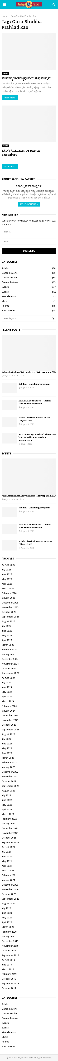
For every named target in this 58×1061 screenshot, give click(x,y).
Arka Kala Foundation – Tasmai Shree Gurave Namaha (35, 402)
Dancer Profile (9, 277)
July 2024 (6, 682)
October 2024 (9, 668)
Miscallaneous (9, 296)
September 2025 (10, 616)
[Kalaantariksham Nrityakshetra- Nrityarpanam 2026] (29, 353)
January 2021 (8, 880)
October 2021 (9, 837)
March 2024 (8, 701)
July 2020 (6, 908)
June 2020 (7, 912)
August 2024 (8, 677)
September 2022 (10, 785)
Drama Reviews (10, 282)
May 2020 (7, 917)
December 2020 (10, 884)
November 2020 (10, 889)
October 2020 (9, 894)
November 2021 (10, 832)
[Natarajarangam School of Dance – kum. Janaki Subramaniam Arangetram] (9, 438)
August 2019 (8, 959)
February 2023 (9, 762)
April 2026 (7, 583)
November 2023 (10, 720)
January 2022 (8, 823)
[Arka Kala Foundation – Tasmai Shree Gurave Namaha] (9, 405)
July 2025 (6, 625)
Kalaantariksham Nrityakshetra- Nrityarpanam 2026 (29, 372)
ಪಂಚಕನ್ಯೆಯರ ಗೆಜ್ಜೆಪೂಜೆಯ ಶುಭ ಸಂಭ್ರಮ (26, 78)
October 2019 (9, 950)
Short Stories (8, 310)
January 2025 (8, 654)
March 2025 (8, 644)
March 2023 (8, 757)
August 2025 (8, 621)
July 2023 (6, 738)
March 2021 (8, 870)
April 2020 (7, 922)
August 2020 (8, 903)
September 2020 (10, 898)
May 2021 (7, 861)
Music (5, 301)
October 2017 (9, 988)
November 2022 (10, 776)
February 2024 (9, 706)
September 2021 (10, 842)
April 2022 (7, 809)
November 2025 (10, 607)
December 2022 (10, 771)
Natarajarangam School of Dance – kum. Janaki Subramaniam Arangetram (37, 437)
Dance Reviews (10, 272)
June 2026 (7, 574)
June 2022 (7, 799)
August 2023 (8, 734)
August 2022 (8, 790)
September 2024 (10, 673)
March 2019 (8, 969)
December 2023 (10, 715)
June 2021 (7, 856)
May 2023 (7, 748)
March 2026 (8, 588)
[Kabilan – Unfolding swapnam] (9, 388)
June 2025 (7, 630)
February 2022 (9, 818)
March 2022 (8, 814)
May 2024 (7, 691)
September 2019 (10, 955)
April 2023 (7, 753)
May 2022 (7, 804)
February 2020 (9, 931)
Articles (5, 268)
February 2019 (9, 973)
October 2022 (9, 781)
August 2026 (8, 564)
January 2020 (8, 936)
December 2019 (10, 941)
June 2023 (7, 743)
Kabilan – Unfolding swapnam (34, 383)
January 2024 (8, 710)
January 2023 (8, 767)
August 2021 (8, 847)
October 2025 (9, 611)
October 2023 (9, 724)
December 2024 (10, 659)
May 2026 (7, 579)
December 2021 (10, 828)
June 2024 (7, 687)
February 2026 (9, 593)
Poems (5, 305)
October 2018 (9, 978)
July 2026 (6, 569)
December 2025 (10, 602)
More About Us (28, 204)
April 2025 (7, 640)
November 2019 (10, 945)
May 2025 (7, 635)
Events (5, 73)
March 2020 (8, 926)
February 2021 (9, 875)
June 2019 (7, 964)
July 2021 (6, 851)
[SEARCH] (52, 318)
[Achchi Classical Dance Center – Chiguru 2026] (9, 422)
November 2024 (10, 663)
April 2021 (7, 865)
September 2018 (10, 983)
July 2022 (6, 795)
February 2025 (9, 649)
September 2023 (10, 729)
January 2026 (8, 597)
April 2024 (7, 696)
